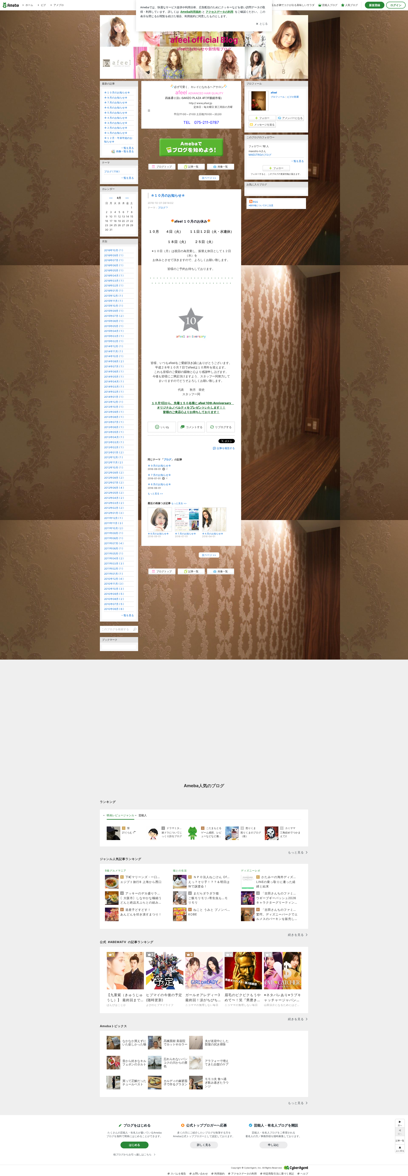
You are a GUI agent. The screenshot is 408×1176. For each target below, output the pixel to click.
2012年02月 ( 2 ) (113, 507)
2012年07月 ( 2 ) (113, 482)
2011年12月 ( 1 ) (113, 518)
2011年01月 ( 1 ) (113, 573)
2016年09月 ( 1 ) (113, 255)
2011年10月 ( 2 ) (113, 528)
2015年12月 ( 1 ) (113, 295)
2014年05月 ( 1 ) (113, 376)
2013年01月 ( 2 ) (113, 452)
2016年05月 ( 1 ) (113, 270)
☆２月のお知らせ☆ (116, 127)
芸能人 (143, 815)
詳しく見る (204, 1144)
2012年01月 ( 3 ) (113, 513)
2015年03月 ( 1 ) (113, 336)
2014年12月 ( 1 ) (113, 346)
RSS (255, 201)
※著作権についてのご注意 (261, 205)
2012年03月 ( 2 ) (114, 503)
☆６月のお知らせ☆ (159, 484)
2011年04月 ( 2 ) (113, 558)
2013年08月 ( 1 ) (113, 417)
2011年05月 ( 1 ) (113, 553)
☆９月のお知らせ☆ (159, 465)
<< (111, 197)
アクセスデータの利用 (244, 1173)
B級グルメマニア (115, 870)
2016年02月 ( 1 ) (113, 285)
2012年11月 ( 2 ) (113, 462)
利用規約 (219, 1173)
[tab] (120, 815)
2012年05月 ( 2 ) (113, 492)
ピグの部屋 (293, 96)
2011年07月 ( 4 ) (113, 543)
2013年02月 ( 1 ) (113, 447)
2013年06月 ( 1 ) (113, 427)
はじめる (134, 1144)
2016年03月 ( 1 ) (113, 280)
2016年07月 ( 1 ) (113, 260)
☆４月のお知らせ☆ (116, 117)
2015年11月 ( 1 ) (113, 300)
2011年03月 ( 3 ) (114, 563)
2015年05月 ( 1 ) (113, 326)
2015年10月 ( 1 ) (113, 305)
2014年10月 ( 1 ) (113, 356)
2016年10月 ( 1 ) (113, 250)
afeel (274, 92)
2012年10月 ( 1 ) (113, 467)
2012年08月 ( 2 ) (113, 477)
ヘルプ (304, 1173)
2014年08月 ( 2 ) (114, 361)
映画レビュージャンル (120, 815)
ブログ (162, 207)
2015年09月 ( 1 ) (113, 310)
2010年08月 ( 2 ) (114, 599)
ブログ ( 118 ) (111, 171)
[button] (400, 1148)
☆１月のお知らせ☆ (116, 132)
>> (127, 197)
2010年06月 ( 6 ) (114, 609)
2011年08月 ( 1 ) (113, 538)
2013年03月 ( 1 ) (114, 442)
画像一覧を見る (125, 151)
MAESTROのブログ (260, 154)
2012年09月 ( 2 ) (113, 472)
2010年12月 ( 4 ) (113, 578)
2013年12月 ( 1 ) (113, 401)
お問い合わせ (200, 1173)
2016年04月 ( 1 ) (113, 275)
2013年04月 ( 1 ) (114, 437)
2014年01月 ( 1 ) (113, 396)
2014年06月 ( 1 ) (113, 371)
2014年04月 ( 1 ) (114, 381)
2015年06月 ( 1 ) (113, 321)
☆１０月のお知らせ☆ (168, 195)
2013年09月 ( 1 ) (113, 411)
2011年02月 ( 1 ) (113, 568)
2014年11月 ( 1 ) (113, 351)
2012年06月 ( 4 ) (114, 487)
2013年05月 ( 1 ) (113, 432)
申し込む (273, 1144)
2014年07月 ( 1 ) (113, 366)
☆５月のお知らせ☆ (116, 112)
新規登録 (374, 5)
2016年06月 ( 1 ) (113, 265)
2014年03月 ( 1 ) (114, 386)
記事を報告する (226, 448)
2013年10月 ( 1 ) (113, 406)
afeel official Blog (204, 40)
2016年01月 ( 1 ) (113, 290)
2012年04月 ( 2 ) (114, 497)
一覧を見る (297, 161)
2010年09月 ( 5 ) (114, 593)
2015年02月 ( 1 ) (113, 341)
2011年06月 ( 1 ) (113, 548)
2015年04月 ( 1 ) (113, 331)
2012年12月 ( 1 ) (113, 457)
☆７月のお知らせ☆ (159, 475)
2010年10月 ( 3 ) (114, 588)
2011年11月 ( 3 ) (113, 523)
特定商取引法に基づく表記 (278, 1173)
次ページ (209, 177)
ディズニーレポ (250, 870)
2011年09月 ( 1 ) (113, 533)
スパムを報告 (178, 1173)
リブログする (223, 427)
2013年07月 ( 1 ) (113, 422)
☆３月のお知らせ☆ (116, 122)
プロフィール (278, 96)
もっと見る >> (155, 493)
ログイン (395, 5)
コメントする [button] (194, 427)
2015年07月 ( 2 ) (113, 315)
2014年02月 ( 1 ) (113, 391)
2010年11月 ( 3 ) (113, 583)
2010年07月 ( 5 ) (114, 604)
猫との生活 (180, 870)
